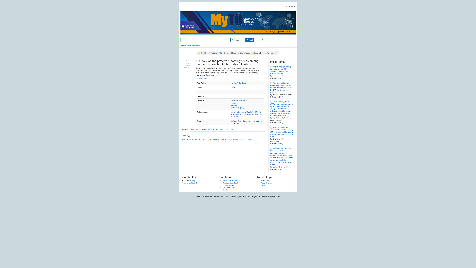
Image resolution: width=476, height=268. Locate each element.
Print (234, 53)
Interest (233, 103)
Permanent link (272, 53)
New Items (226, 190)
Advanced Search (190, 183)
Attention (234, 105)
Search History (189, 180)
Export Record (245, 53)
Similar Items (218, 129)
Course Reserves (229, 187)
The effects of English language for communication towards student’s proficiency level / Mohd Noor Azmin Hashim (280, 87)
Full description (201, 78)
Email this (224, 53)
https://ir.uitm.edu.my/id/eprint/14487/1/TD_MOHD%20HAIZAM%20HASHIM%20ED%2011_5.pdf (246, 114)
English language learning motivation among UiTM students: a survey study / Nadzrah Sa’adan (280, 70)
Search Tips (265, 180)
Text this (214, 53)
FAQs (263, 185)
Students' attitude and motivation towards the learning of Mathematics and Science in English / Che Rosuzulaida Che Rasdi (281, 132)
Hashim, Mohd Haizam (239, 83)
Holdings (185, 129)
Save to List (258, 53)
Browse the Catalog (230, 180)
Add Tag (258, 121)
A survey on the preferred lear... (191, 45)
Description (195, 129)
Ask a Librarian (266, 183)
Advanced (259, 40)
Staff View (229, 129)
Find (251, 40)
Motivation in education (239, 100)
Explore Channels (229, 185)
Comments (206, 129)
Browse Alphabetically (230, 183)
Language (290, 6)
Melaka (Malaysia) (237, 107)
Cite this (204, 53)
